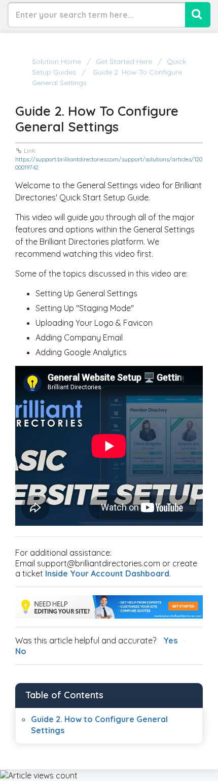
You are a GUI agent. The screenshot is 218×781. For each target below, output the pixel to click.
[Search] (197, 14)
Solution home (57, 61)
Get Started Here (124, 61)
